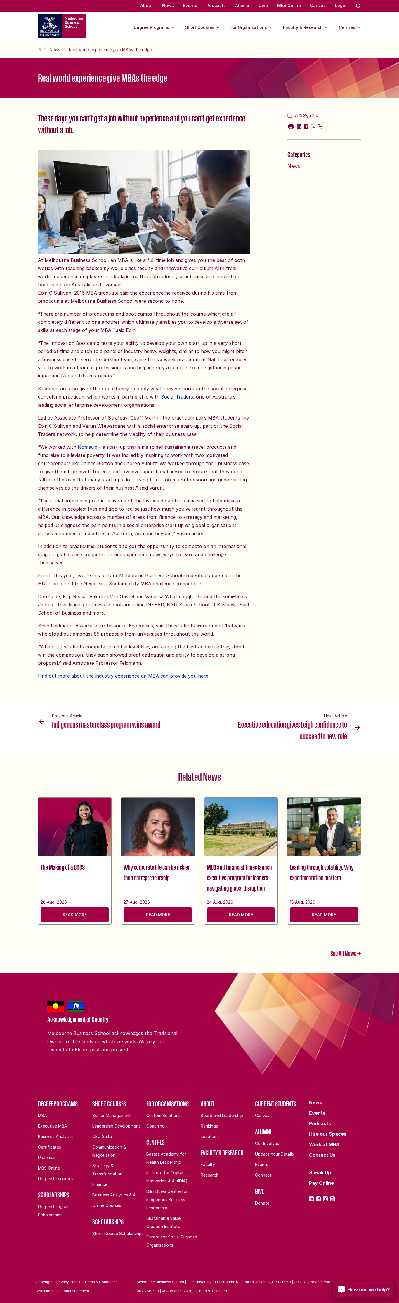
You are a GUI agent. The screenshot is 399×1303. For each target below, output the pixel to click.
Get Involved (267, 1143)
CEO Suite (102, 1136)
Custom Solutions (163, 1115)
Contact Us (322, 1155)
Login (340, 5)
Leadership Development (116, 1125)
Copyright (44, 1282)
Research (209, 1174)
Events (190, 5)
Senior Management (111, 1115)
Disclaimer (44, 1291)
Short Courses (199, 27)
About (146, 5)
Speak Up (320, 1172)
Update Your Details (274, 1153)
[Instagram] (325, 1198)
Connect (263, 1174)
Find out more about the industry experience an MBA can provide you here (123, 676)
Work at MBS (324, 1144)
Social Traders (177, 397)
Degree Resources (55, 1178)
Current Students (275, 1103)
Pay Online (321, 1183)
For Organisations (248, 27)
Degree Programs (151, 27)
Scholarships (53, 1194)
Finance (99, 1184)
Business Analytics (56, 1136)
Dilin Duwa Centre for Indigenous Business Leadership (167, 1199)
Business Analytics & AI (114, 1194)
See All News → (345, 953)
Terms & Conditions (101, 1282)
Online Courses (106, 1205)
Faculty (208, 1164)
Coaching (155, 1125)
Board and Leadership (222, 1115)
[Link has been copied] (320, 126)
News (168, 5)
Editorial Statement (73, 1291)
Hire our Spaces (327, 1134)
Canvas (318, 5)
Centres (347, 27)
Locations (210, 1136)
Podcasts (216, 5)
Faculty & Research (303, 27)
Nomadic (87, 447)
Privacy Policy (68, 1282)
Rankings (209, 1125)
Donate (262, 1203)
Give (263, 5)
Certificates (49, 1146)
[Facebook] (318, 1198)
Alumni (242, 5)
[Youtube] (332, 1198)
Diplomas (46, 1157)
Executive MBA (52, 1125)
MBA (42, 1115)
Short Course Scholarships (118, 1233)
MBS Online (289, 5)
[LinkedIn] (311, 1198)
